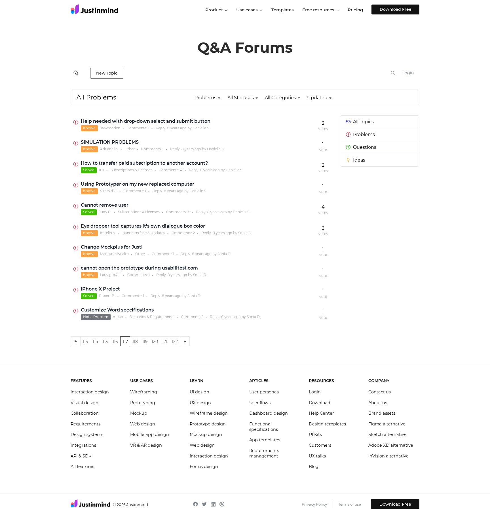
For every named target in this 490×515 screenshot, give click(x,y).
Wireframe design (209, 413)
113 (85, 341)
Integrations (83, 445)
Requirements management (264, 453)
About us (377, 402)
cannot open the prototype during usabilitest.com (139, 268)
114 (95, 341)
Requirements (85, 424)
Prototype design (208, 424)
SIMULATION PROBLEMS (110, 142)
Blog (313, 466)
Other (130, 149)
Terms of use (349, 504)
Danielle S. (201, 128)
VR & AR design (146, 445)
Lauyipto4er (110, 275)
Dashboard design (268, 413)
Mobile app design (149, 434)
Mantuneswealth (114, 254)
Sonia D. (245, 233)
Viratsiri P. (108, 191)
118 (135, 341)
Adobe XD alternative (390, 445)
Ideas (359, 160)
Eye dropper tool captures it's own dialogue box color (143, 226)
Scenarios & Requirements (152, 317)
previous (76, 341)
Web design (142, 424)
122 (175, 341)
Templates (282, 9)
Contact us (379, 392)
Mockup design (206, 434)
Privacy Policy (314, 504)
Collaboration (85, 413)
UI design (199, 392)
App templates (264, 439)
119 (145, 341)
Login (408, 72)
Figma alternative (386, 424)
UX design (200, 402)
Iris (101, 170)
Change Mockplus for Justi (112, 247)
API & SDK (81, 456)
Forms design (204, 466)
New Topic (106, 73)
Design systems (87, 434)
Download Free (395, 9)
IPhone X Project (100, 289)
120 (155, 341)
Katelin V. (108, 233)
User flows (260, 402)
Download (319, 402)
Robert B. (107, 296)
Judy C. (105, 212)
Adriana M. (109, 149)
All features (82, 466)
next (185, 341)
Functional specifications (263, 426)
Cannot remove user (104, 205)
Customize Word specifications (117, 310)
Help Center (321, 413)
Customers (320, 445)
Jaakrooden (110, 128)
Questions (364, 147)
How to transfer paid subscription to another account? (144, 163)
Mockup (138, 413)
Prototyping (142, 402)
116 (115, 341)
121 (164, 341)
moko (118, 317)
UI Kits (315, 434)
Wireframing (143, 392)
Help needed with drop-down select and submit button (145, 121)
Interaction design (90, 392)
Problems (364, 134)
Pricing (355, 9)
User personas (264, 392)
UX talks (317, 456)
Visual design (84, 402)
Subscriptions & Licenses (131, 170)
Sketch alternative (387, 434)
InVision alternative (388, 456)
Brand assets (381, 413)
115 (105, 341)
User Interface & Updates (143, 233)
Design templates (327, 424)
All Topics (363, 121)
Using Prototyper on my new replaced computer (137, 184)
